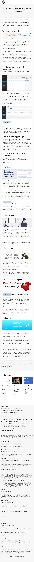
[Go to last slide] (2, 389)
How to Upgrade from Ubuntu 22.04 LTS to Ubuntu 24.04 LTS (13, 538)
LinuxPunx (3, 523)
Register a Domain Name (6, 491)
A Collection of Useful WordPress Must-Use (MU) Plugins (12, 410)
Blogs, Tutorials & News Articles (9, 469)
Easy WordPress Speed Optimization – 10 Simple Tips (13, 480)
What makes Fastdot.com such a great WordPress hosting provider (14, 511)
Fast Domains (4, 535)
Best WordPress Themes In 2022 (7, 416)
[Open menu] (32, 2)
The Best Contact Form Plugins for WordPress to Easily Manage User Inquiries (16, 549)
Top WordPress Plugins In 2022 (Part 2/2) (9, 414)
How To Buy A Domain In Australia (7, 502)
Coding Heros (4, 500)
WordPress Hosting (17, 6)
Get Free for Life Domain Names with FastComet (10, 408)
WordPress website (18, 426)
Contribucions (4, 458)
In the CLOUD (4, 509)
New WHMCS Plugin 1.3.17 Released (8, 525)
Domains (3, 489)
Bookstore (4, 449)
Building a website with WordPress (7, 423)
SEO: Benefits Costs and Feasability (8, 472)
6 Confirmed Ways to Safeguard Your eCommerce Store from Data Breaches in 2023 (8, 365)
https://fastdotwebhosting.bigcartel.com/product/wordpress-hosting (14, 532)
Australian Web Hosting (7, 430)
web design (12, 428)
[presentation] (5, 380)
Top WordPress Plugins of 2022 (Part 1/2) (9, 412)
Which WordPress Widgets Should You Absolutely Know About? (13, 433)
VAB (2, 546)
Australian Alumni (5, 441)
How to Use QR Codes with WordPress (25, 364)
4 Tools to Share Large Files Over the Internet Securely (11, 444)
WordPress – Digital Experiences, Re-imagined (10, 451)
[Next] (31, 389)
